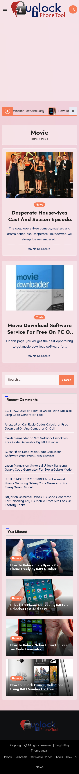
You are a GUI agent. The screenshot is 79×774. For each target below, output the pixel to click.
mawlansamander (17, 438)
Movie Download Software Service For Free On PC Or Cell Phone (39, 332)
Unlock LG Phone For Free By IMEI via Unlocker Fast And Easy (39, 607)
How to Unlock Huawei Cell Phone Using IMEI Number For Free (36, 687)
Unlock (16, 558)
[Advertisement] (39, 60)
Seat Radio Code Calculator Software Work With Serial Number (33, 454)
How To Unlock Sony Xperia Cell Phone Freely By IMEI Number (35, 567)
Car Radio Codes (41, 757)
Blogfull (60, 745)
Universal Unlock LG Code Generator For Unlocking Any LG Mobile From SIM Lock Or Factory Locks (38, 501)
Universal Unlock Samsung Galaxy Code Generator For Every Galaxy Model (38, 468)
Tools (39, 317)
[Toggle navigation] (5, 9)
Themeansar (39, 750)
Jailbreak (21, 757)
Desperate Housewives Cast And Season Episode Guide (39, 219)
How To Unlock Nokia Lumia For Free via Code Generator (39, 647)
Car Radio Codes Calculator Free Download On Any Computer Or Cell (36, 426)
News (39, 204)
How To (71, 757)
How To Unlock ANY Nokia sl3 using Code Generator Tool (38, 413)
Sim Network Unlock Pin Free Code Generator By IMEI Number (36, 440)
